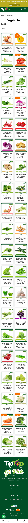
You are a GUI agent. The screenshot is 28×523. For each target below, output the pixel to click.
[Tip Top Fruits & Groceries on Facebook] (6, 500)
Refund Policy (6, 513)
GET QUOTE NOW (14, 5)
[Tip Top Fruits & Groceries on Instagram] (10, 500)
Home (2, 15)
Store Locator (14, 489)
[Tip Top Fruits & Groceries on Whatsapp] (22, 500)
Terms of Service (20, 513)
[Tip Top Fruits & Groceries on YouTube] (14, 500)
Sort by (4, 24)
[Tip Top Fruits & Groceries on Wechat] (18, 500)
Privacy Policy (13, 513)
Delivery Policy (14, 515)
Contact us (14, 491)
